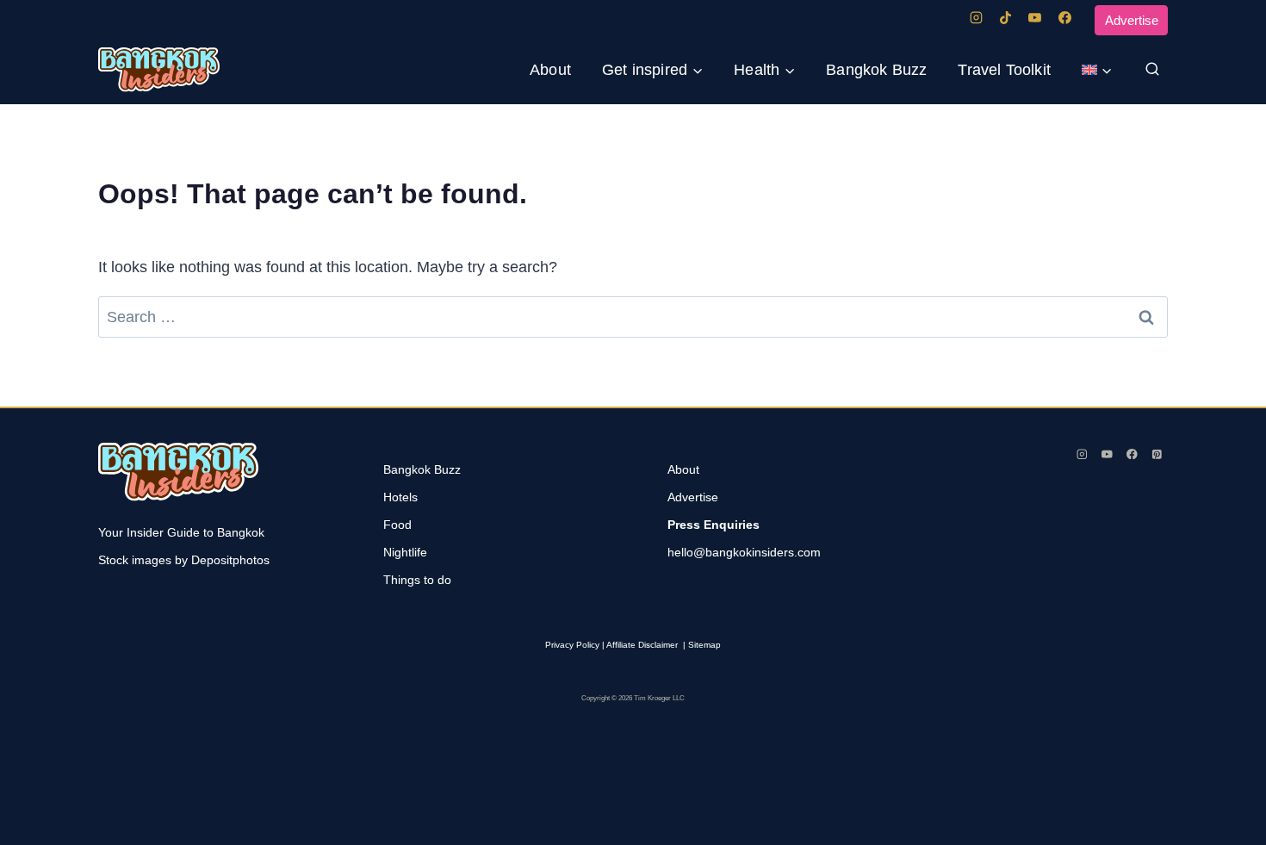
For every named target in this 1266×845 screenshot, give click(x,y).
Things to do (417, 580)
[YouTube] (1035, 18)
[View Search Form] (1152, 69)
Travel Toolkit (1004, 69)
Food (397, 524)
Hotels (400, 497)
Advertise (1131, 20)
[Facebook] (1064, 18)
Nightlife (405, 552)
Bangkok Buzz (876, 69)
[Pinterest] (1157, 453)
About (550, 69)
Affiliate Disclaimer (642, 644)
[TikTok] (1005, 18)
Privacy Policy (572, 644)
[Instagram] (976, 18)
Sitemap (704, 644)
